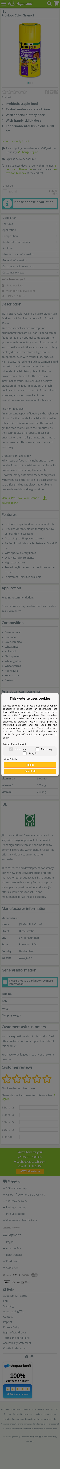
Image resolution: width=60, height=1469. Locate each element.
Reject (30, 765)
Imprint (22, 744)
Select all (30, 771)
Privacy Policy (10, 744)
